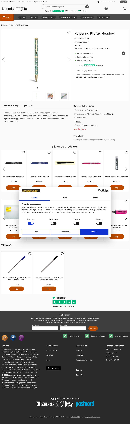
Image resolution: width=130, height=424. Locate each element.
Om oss (79, 350)
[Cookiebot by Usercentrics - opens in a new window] (99, 190)
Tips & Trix (80, 375)
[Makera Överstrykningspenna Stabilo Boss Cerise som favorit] (126, 201)
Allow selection (65, 232)
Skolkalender (87, 17)
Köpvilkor (79, 355)
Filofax (33, 17)
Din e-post (63, 325)
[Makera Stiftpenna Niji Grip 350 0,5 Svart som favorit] (74, 152)
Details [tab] (65, 197)
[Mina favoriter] (106, 9)
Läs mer (77, 45)
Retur (48, 360)
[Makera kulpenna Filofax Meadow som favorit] (68, 32)
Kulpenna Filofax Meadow (20, 25)
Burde (22, 17)
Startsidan (4, 25)
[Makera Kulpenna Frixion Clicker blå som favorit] (49, 152)
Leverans (49, 355)
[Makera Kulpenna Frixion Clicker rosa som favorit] (100, 152)
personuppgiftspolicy (78, 322)
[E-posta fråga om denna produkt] (123, 53)
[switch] (53, 223)
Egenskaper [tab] (27, 106)
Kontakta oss (51, 350)
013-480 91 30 (75, 417)
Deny (36, 232)
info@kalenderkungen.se (95, 77)
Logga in (123, 2)
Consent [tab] (34, 197)
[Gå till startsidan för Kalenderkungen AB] (14, 9)
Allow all (94, 232)
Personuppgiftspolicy (84, 360)
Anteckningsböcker (68, 17)
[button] (69, 59)
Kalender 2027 (48, 17)
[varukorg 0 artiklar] (125, 9)
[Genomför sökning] (87, 6)
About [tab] (95, 197)
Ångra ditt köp (53, 368)
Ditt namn (35, 325)
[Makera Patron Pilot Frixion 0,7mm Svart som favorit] (126, 152)
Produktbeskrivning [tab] (10, 106)
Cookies (79, 370)
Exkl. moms (111, 2)
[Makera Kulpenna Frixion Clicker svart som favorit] (23, 152)
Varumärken (103, 17)
